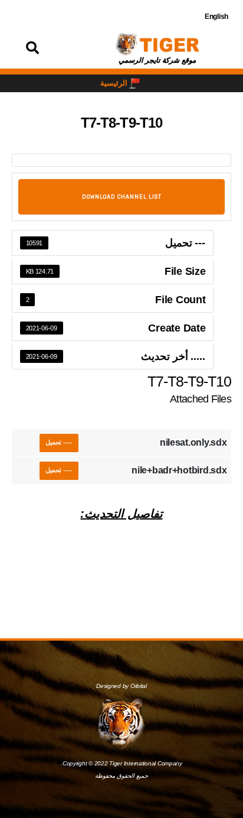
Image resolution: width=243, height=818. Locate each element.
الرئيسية (113, 83)
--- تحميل (59, 442)
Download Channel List (122, 197)
